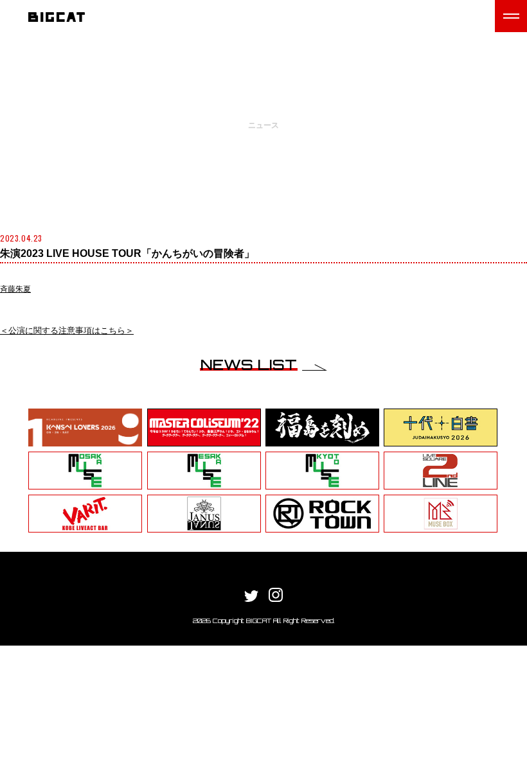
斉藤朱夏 (15, 289)
